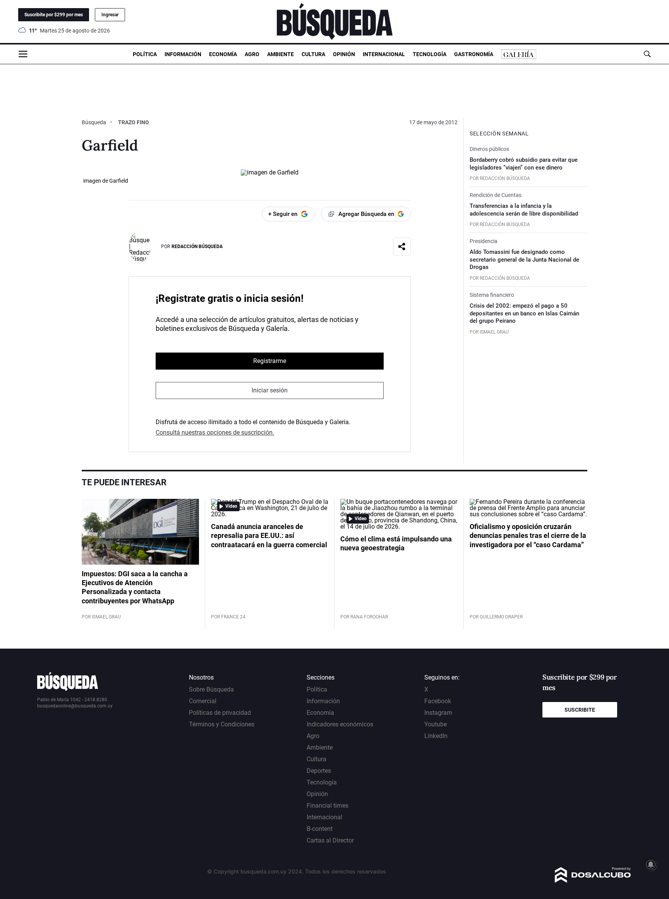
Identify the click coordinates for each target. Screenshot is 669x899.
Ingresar (109, 14)
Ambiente (280, 54)
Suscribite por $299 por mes (53, 14)
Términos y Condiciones (221, 724)
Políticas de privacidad (220, 712)
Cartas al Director (330, 840)
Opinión (344, 54)
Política (145, 54)
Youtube (435, 724)
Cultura (313, 54)
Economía (223, 54)
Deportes (319, 770)
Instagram (438, 712)
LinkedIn (436, 736)
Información (183, 54)
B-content (320, 828)
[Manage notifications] (651, 864)
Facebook (437, 701)
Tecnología (429, 54)
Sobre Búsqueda (211, 689)
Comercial (202, 701)
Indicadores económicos (340, 724)
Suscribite (579, 710)
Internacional (384, 54)
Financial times (327, 805)
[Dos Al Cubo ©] (593, 880)
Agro (252, 54)
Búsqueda (94, 122)
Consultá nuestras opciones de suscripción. (215, 432)
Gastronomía (473, 54)
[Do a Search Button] (647, 54)
